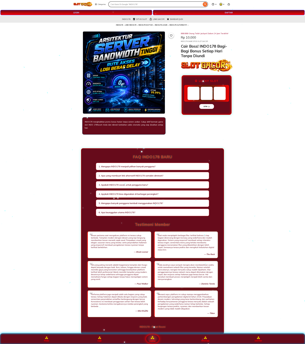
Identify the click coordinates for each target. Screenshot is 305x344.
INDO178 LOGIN (161, 25)
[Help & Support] (214, 4)
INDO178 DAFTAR (145, 25)
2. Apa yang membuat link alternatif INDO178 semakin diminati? (131, 175)
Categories (102, 4)
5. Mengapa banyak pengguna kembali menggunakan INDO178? (131, 203)
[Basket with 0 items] (229, 4)
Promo (46, 341)
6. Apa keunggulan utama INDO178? (117, 212)
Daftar (152, 341)
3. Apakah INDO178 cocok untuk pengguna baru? (123, 184)
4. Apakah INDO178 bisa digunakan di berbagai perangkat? (128, 194)
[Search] (205, 4)
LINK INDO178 (130, 25)
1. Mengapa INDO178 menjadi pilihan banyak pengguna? (127, 166)
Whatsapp (205, 341)
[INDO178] (82, 6)
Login (100, 341)
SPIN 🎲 (206, 106)
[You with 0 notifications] (222, 4)
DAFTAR (229, 12)
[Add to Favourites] (171, 35)
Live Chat (258, 341)
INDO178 (119, 25)
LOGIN (76, 12)
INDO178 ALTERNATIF (178, 25)
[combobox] (155, 4)
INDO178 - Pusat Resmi (152, 326)
